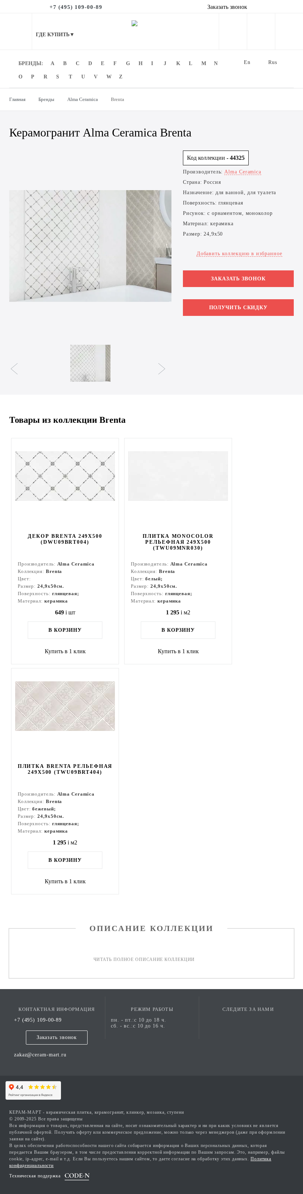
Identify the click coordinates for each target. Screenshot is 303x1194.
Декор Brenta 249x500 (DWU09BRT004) (65, 539)
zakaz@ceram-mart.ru (40, 1055)
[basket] (289, 33)
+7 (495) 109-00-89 (38, 1020)
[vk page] (248, 1020)
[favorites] (261, 33)
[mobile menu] (16, 31)
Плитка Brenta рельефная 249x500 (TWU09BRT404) (65, 769)
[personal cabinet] (233, 33)
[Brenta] (90, 246)
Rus (272, 62)
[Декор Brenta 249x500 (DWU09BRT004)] (65, 485)
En (247, 62)
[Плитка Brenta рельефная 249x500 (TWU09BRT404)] (65, 715)
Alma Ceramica (242, 172)
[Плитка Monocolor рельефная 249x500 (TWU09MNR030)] (178, 485)
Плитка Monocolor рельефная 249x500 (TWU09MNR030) (178, 542)
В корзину (65, 630)
